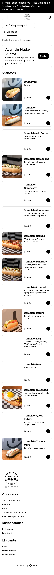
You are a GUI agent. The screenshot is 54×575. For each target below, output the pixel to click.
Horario (5, 508)
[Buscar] (3, 32)
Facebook (7, 533)
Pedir (4, 546)
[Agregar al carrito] (48, 98)
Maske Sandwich (10, 40)
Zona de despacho (11, 500)
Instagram (7, 529)
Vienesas (12, 32)
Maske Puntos (9, 550)
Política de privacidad (13, 516)
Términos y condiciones (14, 512)
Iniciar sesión (8, 554)
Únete (43, 56)
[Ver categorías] (49, 32)
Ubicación (7, 504)
